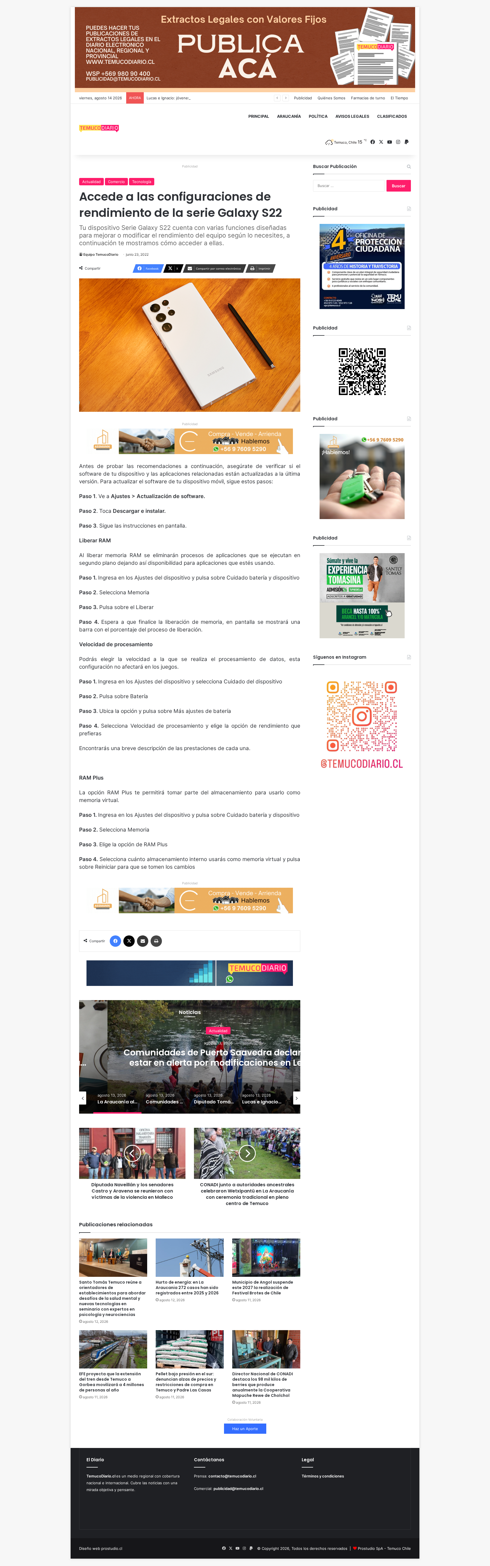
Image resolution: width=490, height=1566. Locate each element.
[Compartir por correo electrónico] (142, 941)
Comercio (116, 181)
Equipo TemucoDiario (100, 254)
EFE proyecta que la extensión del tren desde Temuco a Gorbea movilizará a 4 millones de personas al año (111, 1382)
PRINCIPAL (258, 116)
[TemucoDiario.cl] (99, 129)
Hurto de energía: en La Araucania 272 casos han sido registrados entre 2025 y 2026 (187, 1287)
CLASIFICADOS (392, 116)
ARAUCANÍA (289, 116)
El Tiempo (399, 98)
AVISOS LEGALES (352, 116)
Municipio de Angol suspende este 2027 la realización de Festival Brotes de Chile (262, 1287)
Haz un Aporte (245, 1428)
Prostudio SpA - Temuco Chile (384, 1548)
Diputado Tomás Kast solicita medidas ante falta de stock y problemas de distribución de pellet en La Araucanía (218, 1062)
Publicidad (303, 98)
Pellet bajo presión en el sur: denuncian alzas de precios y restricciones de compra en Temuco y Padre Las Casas (186, 1382)
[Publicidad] (245, 49)
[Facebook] (115, 941)
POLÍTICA (318, 116)
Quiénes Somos (331, 98)
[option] (218, 1057)
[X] (129, 941)
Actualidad (91, 181)
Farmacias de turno (368, 98)
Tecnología (141, 181)
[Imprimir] (156, 941)
